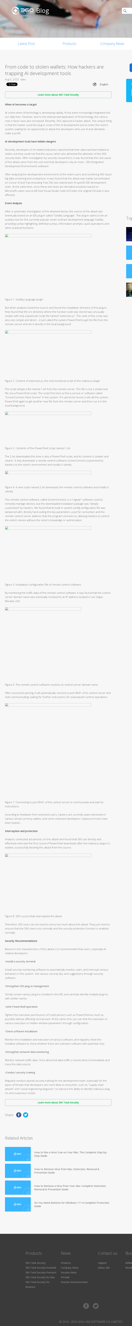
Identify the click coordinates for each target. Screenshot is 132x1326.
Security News (69, 1272)
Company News (70, 1267)
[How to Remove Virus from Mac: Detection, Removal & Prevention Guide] (18, 1171)
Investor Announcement (74, 1282)
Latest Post (26, 43)
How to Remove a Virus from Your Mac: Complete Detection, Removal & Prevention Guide (70, 1187)
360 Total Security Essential (40, 1267)
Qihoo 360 (104, 1267)
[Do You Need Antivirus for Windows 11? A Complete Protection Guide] (18, 1204)
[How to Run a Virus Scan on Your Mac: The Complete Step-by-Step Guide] (18, 1154)
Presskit (65, 1277)
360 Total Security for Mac (40, 1277)
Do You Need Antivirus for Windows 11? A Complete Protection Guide (71, 1204)
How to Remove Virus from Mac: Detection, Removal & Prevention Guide (66, 1170)
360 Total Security (35, 1262)
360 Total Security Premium (40, 1272)
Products (69, 43)
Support (102, 1262)
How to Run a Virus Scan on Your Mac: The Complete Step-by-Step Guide (70, 1154)
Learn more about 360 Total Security (58, 94)
